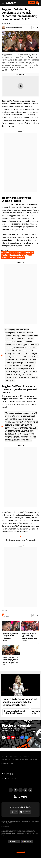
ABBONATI (31, 2)
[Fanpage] (20, 796)
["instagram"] (8, 737)
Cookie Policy (5, 760)
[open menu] (2, 3)
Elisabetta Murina (16, 27)
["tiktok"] (4, 737)
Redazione (33, 760)
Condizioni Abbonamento (20, 760)
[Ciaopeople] (20, 852)
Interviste (4, 610)
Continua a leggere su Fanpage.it (20, 540)
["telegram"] (26, 737)
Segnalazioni (14, 756)
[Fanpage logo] (11, 3)
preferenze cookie (7, 763)
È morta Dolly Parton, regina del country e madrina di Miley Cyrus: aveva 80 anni (19, 702)
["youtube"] (13, 737)
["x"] (17, 737)
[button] (37, 27)
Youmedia (4, 756)
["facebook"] (22, 737)
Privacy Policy (24, 756)
